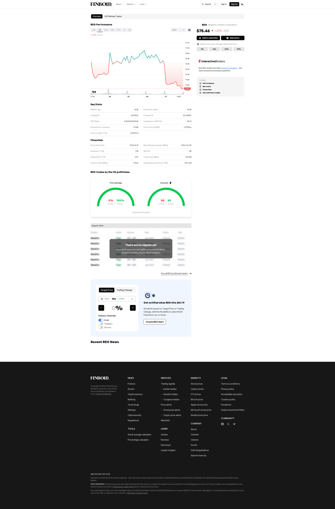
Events (194, 445)
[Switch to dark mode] (242, 4)
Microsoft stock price (201, 410)
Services (166, 378)
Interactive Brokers (229, 68)
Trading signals (168, 383)
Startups (132, 410)
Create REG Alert (155, 322)
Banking (131, 399)
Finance (131, 383)
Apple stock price (199, 404)
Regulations (133, 420)
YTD (119, 30)
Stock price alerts (170, 410)
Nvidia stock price (199, 415)
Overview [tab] (97, 16)
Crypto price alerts (171, 415)
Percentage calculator (138, 439)
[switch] (100, 320)
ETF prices (196, 394)
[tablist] (167, 16)
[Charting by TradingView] (94, 92)
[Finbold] (101, 4)
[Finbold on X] (228, 424)
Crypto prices (197, 389)
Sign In (224, 4)
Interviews (166, 445)
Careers (195, 439)
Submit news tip (198, 455)
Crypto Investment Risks (232, 410)
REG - (115, 298)
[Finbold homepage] (105, 378)
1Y (124, 30)
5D (100, 30)
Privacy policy (227, 389)
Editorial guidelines (200, 450)
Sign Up (234, 4)
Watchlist (165, 420)
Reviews (165, 439)
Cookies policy (228, 399)
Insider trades (169, 389)
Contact (195, 434)
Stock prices (197, 383)
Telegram (108, 324)
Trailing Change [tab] (124, 290)
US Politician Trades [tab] (113, 16)
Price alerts (166, 404)
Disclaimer (226, 404)
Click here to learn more (123, 487)
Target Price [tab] (106, 290)
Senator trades (169, 394)
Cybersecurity (134, 415)
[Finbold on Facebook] (222, 424)
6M (112, 30)
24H (94, 30)
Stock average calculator (139, 434)
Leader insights (168, 450)
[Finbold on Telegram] (234, 424)
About (194, 429)
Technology (133, 404)
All (130, 30)
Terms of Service (103, 394)
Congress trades (170, 399)
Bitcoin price (197, 399)
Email (106, 320)
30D (106, 30)
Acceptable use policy (231, 394)
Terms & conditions (230, 383)
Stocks (131, 389)
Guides (164, 434)
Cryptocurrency (135, 394)
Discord (107, 327)
